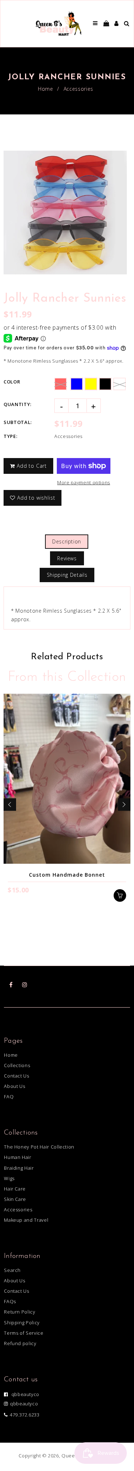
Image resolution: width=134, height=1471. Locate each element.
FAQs (10, 1301)
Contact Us (16, 1075)
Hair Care (15, 1188)
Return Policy (19, 1312)
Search (12, 1270)
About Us (14, 1086)
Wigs (9, 1178)
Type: (10, 436)
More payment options (83, 482)
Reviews (67, 558)
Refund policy (20, 1343)
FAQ (9, 1096)
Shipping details (67, 574)
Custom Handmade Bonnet (67, 874)
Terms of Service (23, 1333)
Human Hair (17, 1157)
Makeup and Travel (26, 1220)
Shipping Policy (22, 1322)
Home (45, 88)
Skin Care (15, 1199)
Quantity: (17, 404)
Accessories (78, 88)
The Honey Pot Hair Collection (39, 1147)
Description (66, 541)
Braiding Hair (19, 1168)
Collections (17, 1065)
